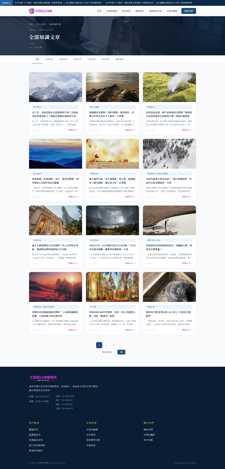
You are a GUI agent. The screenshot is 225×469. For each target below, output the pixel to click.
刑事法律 (63, 59)
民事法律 (49, 59)
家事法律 (77, 59)
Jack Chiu (191, 462)
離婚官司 (33, 429)
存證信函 (91, 445)
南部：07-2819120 (64, 404)
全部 (37, 59)
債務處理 (120, 59)
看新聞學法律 (155, 10)
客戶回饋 (148, 439)
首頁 (99, 10)
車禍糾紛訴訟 (36, 450)
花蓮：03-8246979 (64, 408)
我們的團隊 (172, 10)
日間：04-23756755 (39, 396)
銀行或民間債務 (37, 445)
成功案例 (126, 10)
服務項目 (139, 10)
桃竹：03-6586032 (64, 400)
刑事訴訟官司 (36, 439)
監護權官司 (34, 434)
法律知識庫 (111, 10)
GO (121, 352)
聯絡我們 (188, 10)
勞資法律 (105, 59)
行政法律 (91, 59)
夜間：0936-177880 (39, 401)
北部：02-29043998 (65, 396)
